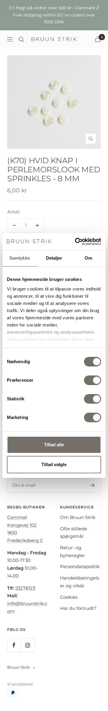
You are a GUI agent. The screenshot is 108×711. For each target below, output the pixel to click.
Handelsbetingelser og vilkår (79, 582)
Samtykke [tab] (19, 258)
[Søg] (21, 39)
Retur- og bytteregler (72, 551)
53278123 (25, 588)
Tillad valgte (54, 464)
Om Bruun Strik (77, 517)
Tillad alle (54, 444)
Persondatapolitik (80, 566)
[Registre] (92, 485)
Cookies (68, 597)
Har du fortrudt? (78, 608)
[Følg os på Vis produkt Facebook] (14, 645)
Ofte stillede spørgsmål (73, 532)
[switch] (92, 380)
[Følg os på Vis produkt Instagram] (27, 645)
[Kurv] (98, 39)
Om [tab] (88, 258)
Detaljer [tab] (54, 258)
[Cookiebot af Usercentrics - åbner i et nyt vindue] (76, 242)
